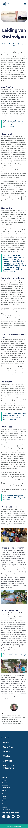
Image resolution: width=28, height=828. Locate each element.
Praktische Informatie (8, 766)
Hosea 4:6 (14, 251)
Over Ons (8, 747)
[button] (25, 4)
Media (6, 756)
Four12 (6, 751)
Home (6, 742)
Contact (7, 760)
